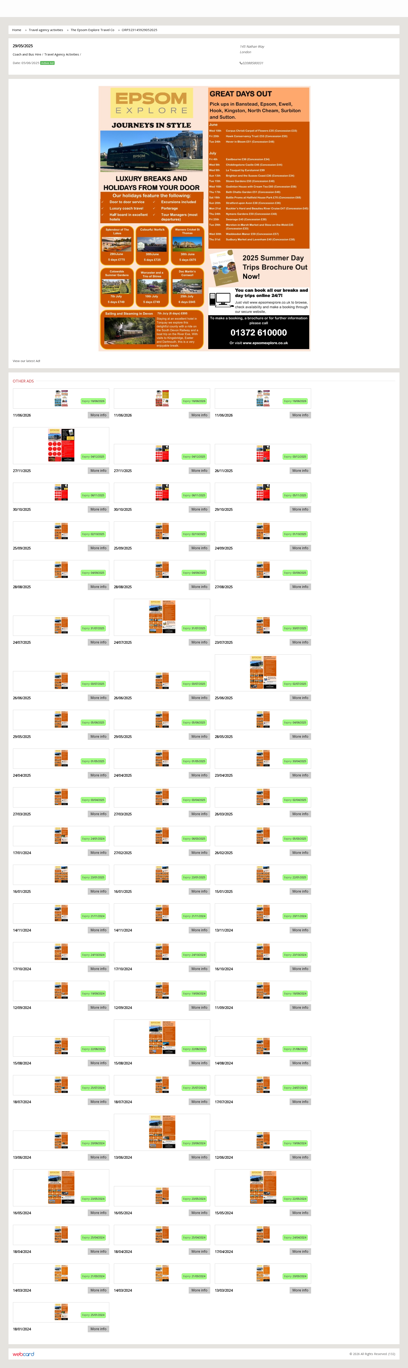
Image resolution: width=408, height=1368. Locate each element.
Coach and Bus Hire (27, 54)
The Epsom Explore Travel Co (92, 30)
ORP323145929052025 (139, 30)
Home (16, 30)
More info (98, 415)
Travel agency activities (46, 30)
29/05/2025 (23, 45)
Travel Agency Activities (61, 54)
